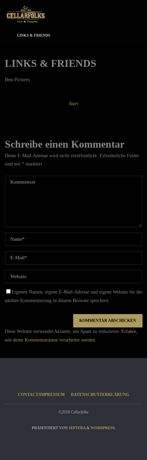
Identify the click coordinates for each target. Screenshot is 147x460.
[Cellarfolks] (26, 14)
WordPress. (103, 428)
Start (73, 103)
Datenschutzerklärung (100, 394)
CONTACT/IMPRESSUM (41, 394)
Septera (76, 428)
